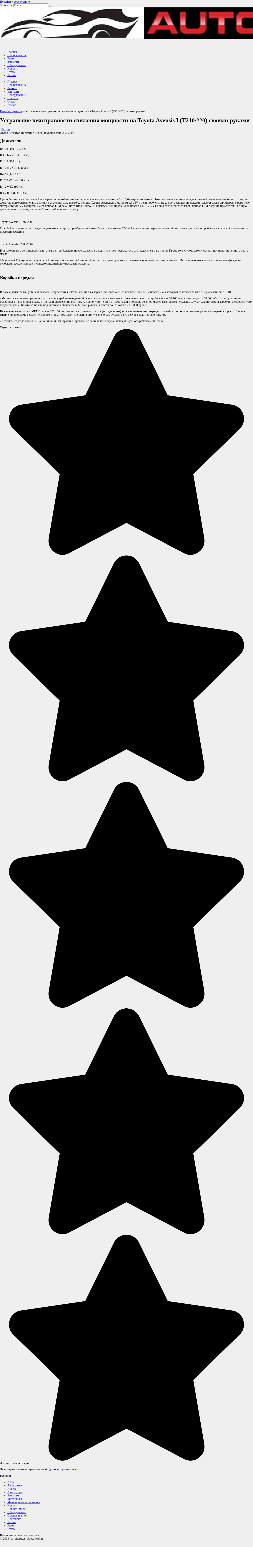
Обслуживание (16, 55)
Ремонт (12, 58)
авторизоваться (66, 1469)
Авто (10, 1482)
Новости (12, 68)
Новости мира (16, 1508)
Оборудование (16, 65)
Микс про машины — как (23, 1502)
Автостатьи (14, 1485)
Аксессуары (15, 1492)
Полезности (14, 1518)
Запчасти (13, 61)
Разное (11, 75)
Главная (12, 51)
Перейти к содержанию (15, 1)
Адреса (11, 1488)
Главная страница (11, 111)
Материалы (14, 1498)
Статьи (11, 71)
